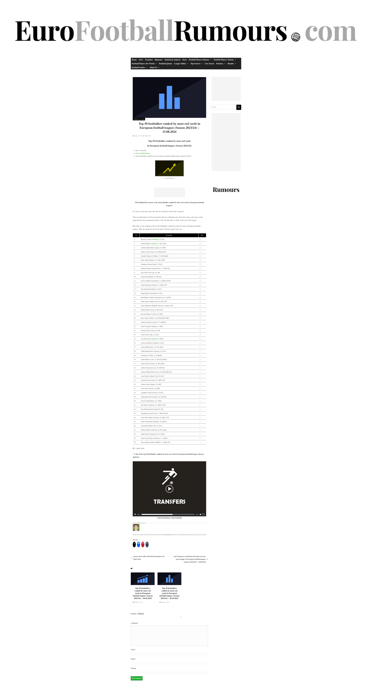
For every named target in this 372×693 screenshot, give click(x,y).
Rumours (159, 59)
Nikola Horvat (147, 136)
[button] (169, 489)
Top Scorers (195, 63)
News (141, 59)
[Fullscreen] (204, 514)
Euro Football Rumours (143, 153)
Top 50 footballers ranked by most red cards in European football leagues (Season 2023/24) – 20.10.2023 (169, 593)
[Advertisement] (169, 192)
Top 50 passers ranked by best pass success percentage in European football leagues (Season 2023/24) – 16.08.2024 (189, 559)
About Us (153, 67)
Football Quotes (165, 63)
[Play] (135, 514)
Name (133, 649)
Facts (184, 59)
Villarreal (154, 243)
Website (133, 668)
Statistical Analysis (172, 59)
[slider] (168, 514)
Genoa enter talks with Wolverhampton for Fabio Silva (149, 557)
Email (133, 659)
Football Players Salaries (199, 59)
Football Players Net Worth (143, 63)
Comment (134, 623)
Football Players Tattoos (224, 59)
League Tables (180, 63)
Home (134, 59)
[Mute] (201, 514)
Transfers (149, 59)
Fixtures (219, 63)
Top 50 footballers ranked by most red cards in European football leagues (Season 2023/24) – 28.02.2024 (143, 593)
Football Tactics (138, 67)
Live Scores (209, 63)
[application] (169, 488)
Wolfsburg (155, 239)
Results (231, 63)
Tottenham (154, 339)
